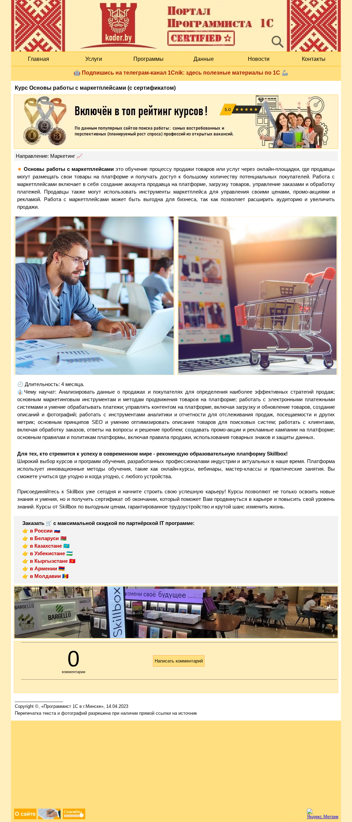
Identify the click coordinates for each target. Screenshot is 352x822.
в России (41, 531)
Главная (38, 59)
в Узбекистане (47, 553)
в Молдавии (45, 576)
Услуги (93, 59)
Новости (259, 59)
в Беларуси (44, 538)
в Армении (43, 568)
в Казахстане (46, 546)
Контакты (314, 59)
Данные (204, 59)
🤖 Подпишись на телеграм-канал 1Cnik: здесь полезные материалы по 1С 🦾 (181, 73)
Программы (148, 59)
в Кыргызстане (49, 561)
